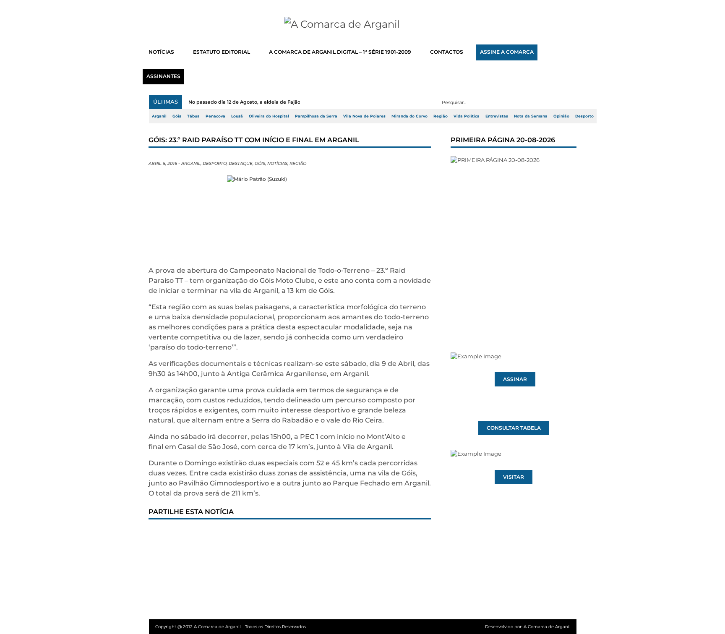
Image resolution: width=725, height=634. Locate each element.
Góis (176, 116)
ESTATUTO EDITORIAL (221, 52)
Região (440, 116)
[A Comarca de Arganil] (362, 24)
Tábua (193, 116)
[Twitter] (190, 535)
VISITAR (513, 477)
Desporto (584, 116)
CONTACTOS (446, 52)
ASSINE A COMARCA (507, 52)
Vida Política (467, 116)
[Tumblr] (245, 535)
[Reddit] (300, 535)
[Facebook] (162, 535)
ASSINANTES (163, 76)
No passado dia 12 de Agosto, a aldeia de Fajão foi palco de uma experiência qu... (285, 102)
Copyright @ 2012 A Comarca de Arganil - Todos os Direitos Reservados (230, 626)
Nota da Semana (531, 116)
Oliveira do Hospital (269, 116)
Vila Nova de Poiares (364, 116)
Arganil (159, 116)
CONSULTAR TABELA (514, 428)
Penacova (215, 116)
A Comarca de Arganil (547, 626)
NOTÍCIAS (161, 52)
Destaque (241, 163)
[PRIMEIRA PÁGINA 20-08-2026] (513, 238)
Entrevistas (496, 116)
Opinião (561, 116)
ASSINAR (515, 379)
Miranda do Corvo (409, 116)
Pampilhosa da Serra (316, 116)
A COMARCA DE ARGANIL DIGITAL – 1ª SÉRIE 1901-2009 (340, 52)
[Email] (328, 535)
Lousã (237, 116)
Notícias (277, 163)
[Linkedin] (273, 535)
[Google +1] (217, 535)
